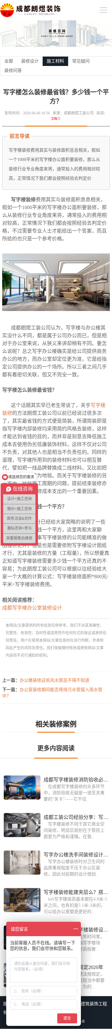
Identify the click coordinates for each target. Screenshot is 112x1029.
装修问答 (13, 70)
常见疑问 (81, 61)
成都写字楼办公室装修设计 (32, 607)
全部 (8, 61)
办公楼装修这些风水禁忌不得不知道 (54, 680)
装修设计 (30, 61)
